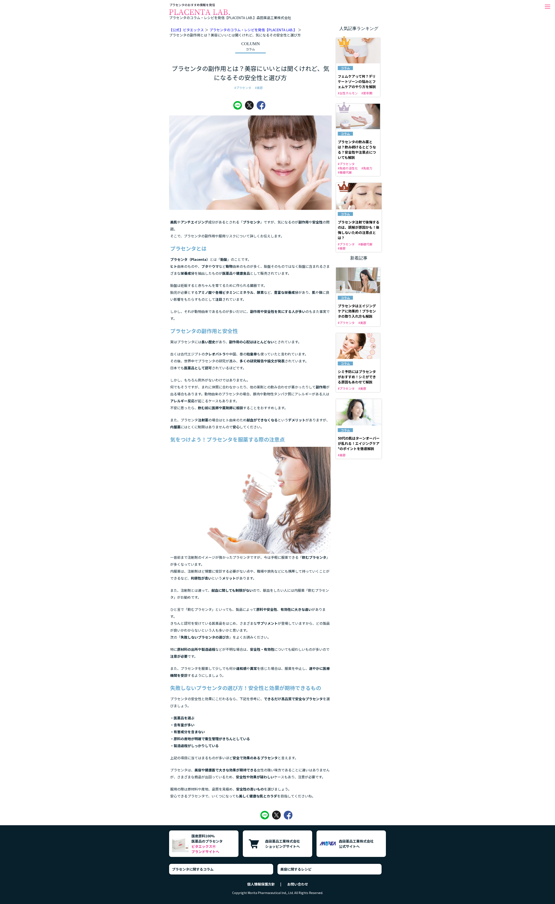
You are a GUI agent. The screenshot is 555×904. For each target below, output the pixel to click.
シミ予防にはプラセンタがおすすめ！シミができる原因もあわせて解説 (357, 377)
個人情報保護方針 (261, 884)
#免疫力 (366, 168)
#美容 (259, 87)
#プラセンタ (242, 87)
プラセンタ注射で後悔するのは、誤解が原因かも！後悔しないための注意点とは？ (358, 229)
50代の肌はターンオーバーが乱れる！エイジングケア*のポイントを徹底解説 (359, 443)
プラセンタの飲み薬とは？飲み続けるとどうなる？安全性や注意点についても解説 (357, 149)
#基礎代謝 (345, 172)
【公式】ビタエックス (186, 29)
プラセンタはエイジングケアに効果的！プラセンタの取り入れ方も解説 (357, 311)
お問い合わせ (297, 884)
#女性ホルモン (348, 93)
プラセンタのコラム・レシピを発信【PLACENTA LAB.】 (253, 29)
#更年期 (366, 93)
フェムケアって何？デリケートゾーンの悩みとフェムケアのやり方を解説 (357, 81)
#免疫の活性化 (348, 168)
